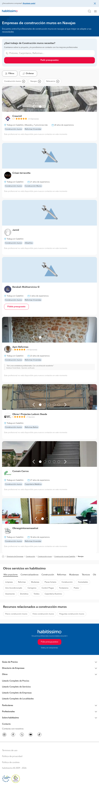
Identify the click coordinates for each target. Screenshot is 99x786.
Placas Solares (50, 582)
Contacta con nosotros (12, 729)
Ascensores (10, 594)
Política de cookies (10, 762)
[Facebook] (13, 735)
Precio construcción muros (16, 614)
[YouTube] (30, 735)
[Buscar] (89, 11)
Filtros (11, 74)
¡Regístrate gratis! (29, 3)
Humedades (83, 582)
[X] (22, 735)
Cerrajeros (32, 588)
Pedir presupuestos (49, 60)
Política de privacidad (12, 756)
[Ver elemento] (40, 106)
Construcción (30, 556)
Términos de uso (9, 751)
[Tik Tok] (39, 735)
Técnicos (86, 575)
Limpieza (9, 582)
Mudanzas (74, 575)
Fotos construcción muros (43, 614)
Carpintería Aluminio (53, 594)
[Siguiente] (65, 107)
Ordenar (30, 74)
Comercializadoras (29, 575)
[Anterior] (33, 107)
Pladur (76, 588)
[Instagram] (4, 735)
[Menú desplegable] (96, 11)
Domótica (24, 594)
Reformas (61, 575)
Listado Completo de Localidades (18, 699)
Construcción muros (45, 556)
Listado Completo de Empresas (17, 693)
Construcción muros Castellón (64, 556)
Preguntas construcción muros (71, 614)
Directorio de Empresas (15, 556)
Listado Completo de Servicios (16, 687)
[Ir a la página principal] (10, 11)
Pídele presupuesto (16, 307)
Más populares (11, 575)
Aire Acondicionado (13, 588)
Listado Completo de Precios (15, 681)
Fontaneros (63, 588)
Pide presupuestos (49, 642)
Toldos (36, 594)
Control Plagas (48, 588)
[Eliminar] (23, 81)
